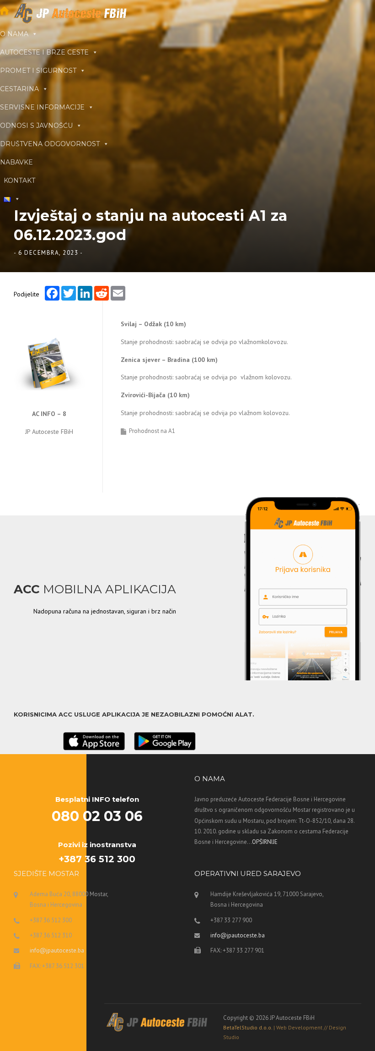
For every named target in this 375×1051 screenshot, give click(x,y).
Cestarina (19, 89)
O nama (14, 34)
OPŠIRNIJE (265, 842)
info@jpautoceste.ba (57, 950)
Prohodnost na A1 (152, 431)
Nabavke (16, 162)
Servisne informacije (42, 107)
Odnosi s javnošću (36, 125)
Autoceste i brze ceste (44, 52)
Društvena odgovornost (50, 144)
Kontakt (19, 180)
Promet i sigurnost (38, 70)
